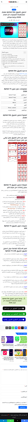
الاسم (25, 385)
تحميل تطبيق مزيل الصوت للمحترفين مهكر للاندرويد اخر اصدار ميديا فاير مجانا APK (8, 358)
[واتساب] (13, 328)
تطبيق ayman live (23, 73)
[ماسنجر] (16, 328)
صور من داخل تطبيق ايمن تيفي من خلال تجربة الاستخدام (14, 58)
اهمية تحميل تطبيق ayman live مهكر (10, 57)
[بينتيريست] (19, 328)
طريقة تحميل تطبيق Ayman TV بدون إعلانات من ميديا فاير (14, 60)
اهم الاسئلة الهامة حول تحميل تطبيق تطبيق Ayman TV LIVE (13, 64)
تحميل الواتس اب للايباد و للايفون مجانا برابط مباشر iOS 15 (21, 344)
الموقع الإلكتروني (24, 397)
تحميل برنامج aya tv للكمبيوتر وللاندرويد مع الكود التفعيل (7, 344)
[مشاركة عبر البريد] (10, 328)
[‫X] (22, 328)
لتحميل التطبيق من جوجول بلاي (13, 314)
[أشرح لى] (14, 2)
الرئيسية (15, 6)
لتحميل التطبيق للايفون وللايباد (13, 319)
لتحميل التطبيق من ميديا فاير (13, 308)
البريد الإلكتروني (24, 391)
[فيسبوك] (25, 328)
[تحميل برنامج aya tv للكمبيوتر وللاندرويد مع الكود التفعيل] (7, 339)
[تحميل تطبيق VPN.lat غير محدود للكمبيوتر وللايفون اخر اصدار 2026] (21, 352)
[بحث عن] (1, 2)
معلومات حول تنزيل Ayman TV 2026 (10, 55)
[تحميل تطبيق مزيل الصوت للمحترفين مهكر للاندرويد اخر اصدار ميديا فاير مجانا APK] (7, 352)
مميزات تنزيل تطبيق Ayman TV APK (10, 61)
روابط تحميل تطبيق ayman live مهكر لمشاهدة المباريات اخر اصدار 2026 (14, 67)
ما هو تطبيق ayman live (7, 54)
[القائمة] (26, 2)
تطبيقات (11, 6)
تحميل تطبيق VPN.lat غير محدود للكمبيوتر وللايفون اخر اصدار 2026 (21, 358)
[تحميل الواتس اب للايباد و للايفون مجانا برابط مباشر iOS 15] (21, 339)
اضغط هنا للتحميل (20, 197)
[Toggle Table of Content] (24, 52)
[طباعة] (6, 328)
